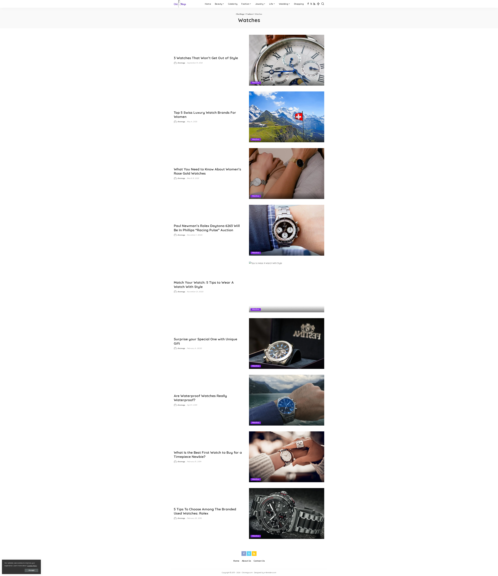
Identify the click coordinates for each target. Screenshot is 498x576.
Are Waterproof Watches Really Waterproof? (200, 398)
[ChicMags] (180, 4)
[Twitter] (311, 4)
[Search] (322, 4)
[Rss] (314, 4)
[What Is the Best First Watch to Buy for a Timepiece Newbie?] (286, 456)
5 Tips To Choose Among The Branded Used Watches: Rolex (205, 511)
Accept (31, 570)
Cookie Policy (32, 566)
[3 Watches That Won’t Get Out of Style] (286, 60)
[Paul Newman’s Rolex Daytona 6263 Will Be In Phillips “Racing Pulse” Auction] (286, 230)
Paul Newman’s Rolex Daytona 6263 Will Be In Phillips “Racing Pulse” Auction (207, 228)
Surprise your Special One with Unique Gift (205, 341)
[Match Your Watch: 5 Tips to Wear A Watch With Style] (286, 286)
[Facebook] (308, 4)
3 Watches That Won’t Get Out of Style (206, 58)
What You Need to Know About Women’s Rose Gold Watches (207, 171)
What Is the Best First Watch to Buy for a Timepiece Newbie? (208, 454)
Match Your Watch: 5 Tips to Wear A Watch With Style (204, 284)
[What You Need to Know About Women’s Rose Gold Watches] (286, 173)
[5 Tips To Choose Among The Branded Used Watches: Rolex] (286, 513)
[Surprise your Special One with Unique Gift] (286, 343)
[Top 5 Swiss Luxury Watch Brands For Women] (286, 116)
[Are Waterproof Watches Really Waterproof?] (286, 400)
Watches (255, 83)
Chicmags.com (247, 572)
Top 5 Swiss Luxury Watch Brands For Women (205, 114)
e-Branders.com (270, 572)
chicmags (181, 63)
